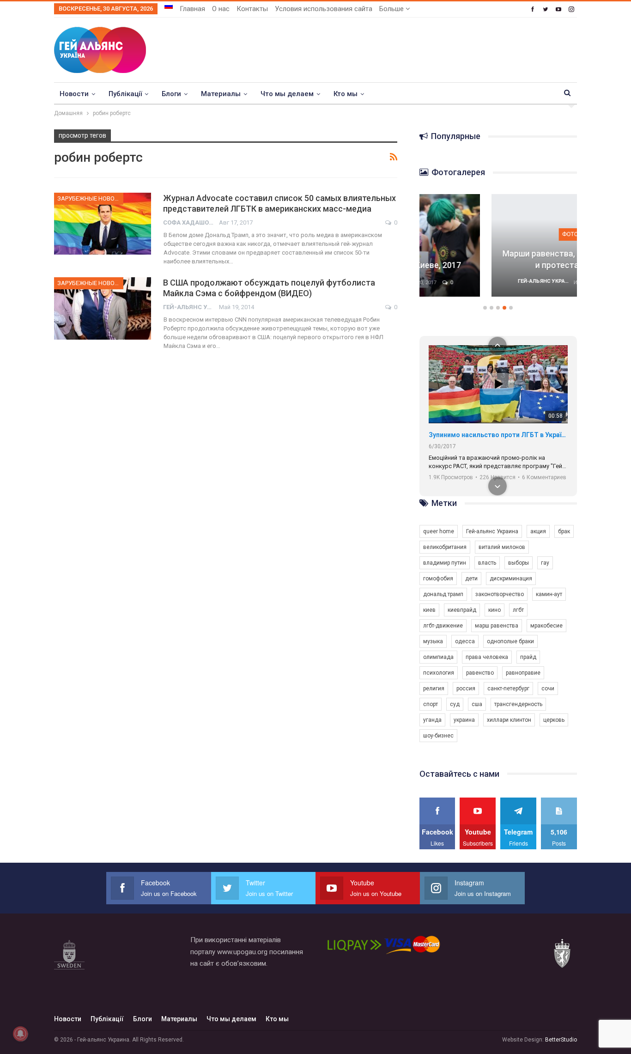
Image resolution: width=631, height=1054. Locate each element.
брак (564, 531)
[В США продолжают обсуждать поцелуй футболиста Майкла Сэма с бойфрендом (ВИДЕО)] (102, 308)
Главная (192, 9)
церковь (553, 720)
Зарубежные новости (90, 198)
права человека (487, 657)
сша (477, 704)
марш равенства (496, 625)
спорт (430, 704)
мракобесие (546, 625)
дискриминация (511, 578)
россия (465, 688)
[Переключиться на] (168, 6)
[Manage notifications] (20, 1033)
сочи (547, 688)
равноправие (523, 673)
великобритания (445, 547)
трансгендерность (518, 704)
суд (455, 704)
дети (471, 578)
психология (438, 673)
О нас (221, 9)
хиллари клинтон (509, 720)
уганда (432, 720)
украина (464, 720)
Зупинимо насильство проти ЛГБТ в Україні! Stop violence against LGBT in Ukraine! (498, 435)
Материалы (221, 94)
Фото (498, 234)
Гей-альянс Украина (492, 531)
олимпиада (438, 657)
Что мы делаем (287, 94)
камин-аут (549, 594)
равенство (480, 673)
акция (538, 531)
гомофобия (438, 578)
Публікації (125, 94)
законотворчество (499, 594)
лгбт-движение (443, 625)
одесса (465, 641)
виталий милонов (502, 547)
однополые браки (510, 641)
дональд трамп (443, 594)
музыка (433, 641)
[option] (498, 250)
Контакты (252, 9)
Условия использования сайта (323, 9)
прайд (528, 657)
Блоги (171, 94)
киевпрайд (462, 610)
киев (429, 610)
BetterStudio (561, 1039)
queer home (438, 531)
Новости (74, 94)
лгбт (518, 610)
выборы (518, 563)
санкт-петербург (508, 688)
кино (494, 610)
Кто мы (346, 94)
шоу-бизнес (438, 735)
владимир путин (444, 563)
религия (433, 688)
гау (545, 563)
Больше (392, 9)
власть (487, 563)
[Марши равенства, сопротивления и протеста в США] (498, 245)
